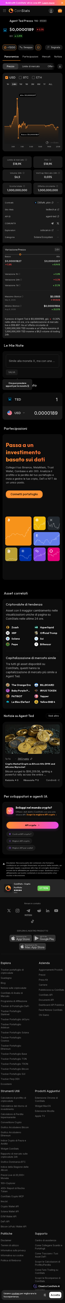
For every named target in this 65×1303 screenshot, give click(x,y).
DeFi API (5, 1221)
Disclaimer (6, 1240)
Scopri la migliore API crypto (41, 814)
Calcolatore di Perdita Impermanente (12, 1116)
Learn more (48, 2)
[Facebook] (32, 921)
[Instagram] (17, 912)
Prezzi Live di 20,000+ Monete (12, 1176)
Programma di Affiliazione (14, 1001)
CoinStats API (46, 994)
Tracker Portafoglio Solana (15, 1032)
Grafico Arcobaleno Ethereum (11, 1134)
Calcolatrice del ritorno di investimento (14, 1107)
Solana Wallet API (10, 1211)
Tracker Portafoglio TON (14, 1059)
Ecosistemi (6, 1084)
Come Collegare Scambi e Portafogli (48, 1247)
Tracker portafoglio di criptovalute (12, 971)
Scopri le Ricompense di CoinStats (47, 1279)
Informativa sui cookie (12, 1255)
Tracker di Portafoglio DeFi (15, 1006)
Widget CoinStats (10, 1148)
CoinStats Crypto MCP (12, 1196)
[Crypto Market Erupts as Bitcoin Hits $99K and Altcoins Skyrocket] (32, 739)
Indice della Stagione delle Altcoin (15, 1168)
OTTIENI (43, 888)
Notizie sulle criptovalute (13, 988)
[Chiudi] (60, 3)
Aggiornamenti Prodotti (51, 969)
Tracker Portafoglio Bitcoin (15, 1069)
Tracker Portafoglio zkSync (15, 1019)
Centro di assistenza (45, 1240)
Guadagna (6, 978)
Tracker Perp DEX (10, 1079)
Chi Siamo (44, 1015)
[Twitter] (58, 223)
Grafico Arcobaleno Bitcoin (15, 1127)
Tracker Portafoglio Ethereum (11, 1047)
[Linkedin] (48, 912)
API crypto (30, 825)
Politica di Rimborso (11, 1260)
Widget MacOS (43, 1106)
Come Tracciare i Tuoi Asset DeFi (46, 1255)
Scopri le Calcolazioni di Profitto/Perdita (47, 1263)
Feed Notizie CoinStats (50, 1010)
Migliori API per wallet (22, 848)
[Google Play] (44, 938)
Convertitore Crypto (11, 1122)
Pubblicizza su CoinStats (51, 989)
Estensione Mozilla (44, 1111)
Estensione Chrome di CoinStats (46, 1099)
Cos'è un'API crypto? (21, 834)
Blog (3, 983)
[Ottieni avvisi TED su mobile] (38, 47)
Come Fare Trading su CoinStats (46, 1271)
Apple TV (40, 1116)
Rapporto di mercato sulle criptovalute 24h (14, 1155)
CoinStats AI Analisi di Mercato (12, 994)
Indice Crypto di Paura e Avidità (13, 1142)
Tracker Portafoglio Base (14, 1054)
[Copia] (52, 202)
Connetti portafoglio (24, 494)
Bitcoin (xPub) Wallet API (13, 1226)
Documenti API (46, 1000)
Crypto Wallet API (10, 1206)
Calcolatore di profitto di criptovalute (13, 1099)
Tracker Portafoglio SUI (13, 1074)
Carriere (43, 984)
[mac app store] (32, 946)
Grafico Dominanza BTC (13, 1161)
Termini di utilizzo (10, 1245)
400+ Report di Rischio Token (13, 1190)
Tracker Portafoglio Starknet (11, 1013)
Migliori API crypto (21, 841)
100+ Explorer (8, 1183)
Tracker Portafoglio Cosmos (11, 1039)
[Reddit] (39, 912)
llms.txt (4, 1201)
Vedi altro (53, 715)
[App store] (20, 938)
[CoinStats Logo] (19, 10)
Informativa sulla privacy (13, 1250)
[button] (52, 202)
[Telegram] (52, 223)
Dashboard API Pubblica (51, 1005)
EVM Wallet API (8, 1216)
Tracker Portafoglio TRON (14, 1064)
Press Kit (43, 979)
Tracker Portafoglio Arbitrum (11, 1026)
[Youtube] (56, 912)
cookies (15, 1293)
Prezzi (42, 974)
